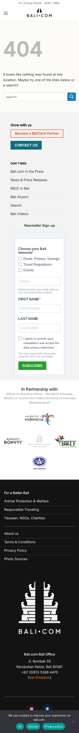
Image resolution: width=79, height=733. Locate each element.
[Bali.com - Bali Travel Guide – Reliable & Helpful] (39, 13)
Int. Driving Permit (30, 3)
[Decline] (73, 722)
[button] (5, 13)
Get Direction (39, 677)
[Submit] (71, 97)
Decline (33, 726)
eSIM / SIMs (52, 3)
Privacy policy (53, 726)
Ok (20, 726)
